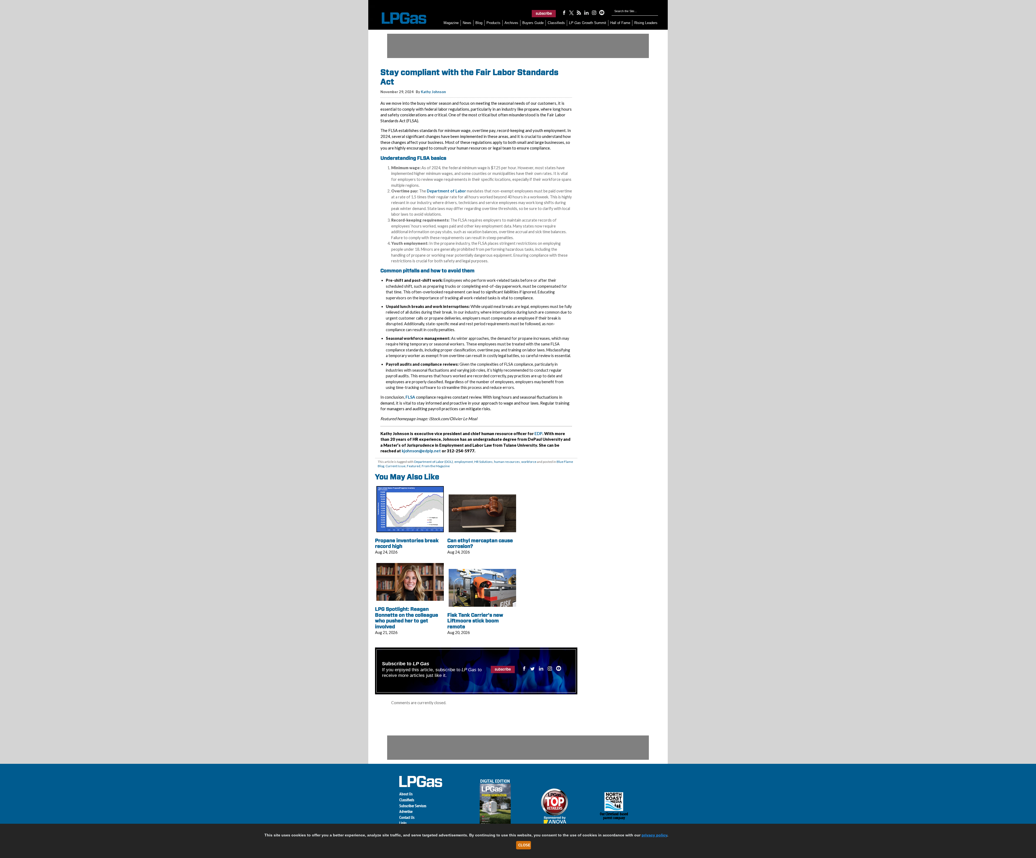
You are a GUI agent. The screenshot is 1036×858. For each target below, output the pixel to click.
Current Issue (395, 466)
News (467, 23)
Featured (413, 466)
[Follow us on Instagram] (594, 12)
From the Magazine (436, 466)
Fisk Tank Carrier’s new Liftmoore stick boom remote (475, 620)
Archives (511, 23)
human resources (507, 462)
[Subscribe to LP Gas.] (544, 13)
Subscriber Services (412, 805)
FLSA (410, 397)
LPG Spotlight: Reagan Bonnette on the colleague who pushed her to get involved (406, 617)
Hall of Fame (620, 23)
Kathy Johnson (433, 92)
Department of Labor (446, 191)
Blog (478, 23)
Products (493, 23)
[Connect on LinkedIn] (586, 12)
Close (524, 845)
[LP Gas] (399, 18)
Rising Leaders (645, 23)
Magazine (451, 23)
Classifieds (556, 23)
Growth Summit (587, 23)
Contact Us (406, 817)
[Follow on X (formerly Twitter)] (571, 12)
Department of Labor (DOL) (433, 462)
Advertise (406, 811)
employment (463, 462)
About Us (406, 793)
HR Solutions (483, 462)
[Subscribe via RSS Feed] (579, 12)
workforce (528, 462)
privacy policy (654, 835)
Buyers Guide (533, 23)
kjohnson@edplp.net (421, 450)
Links (403, 823)
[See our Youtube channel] (601, 12)
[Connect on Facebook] (564, 12)
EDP (538, 433)
